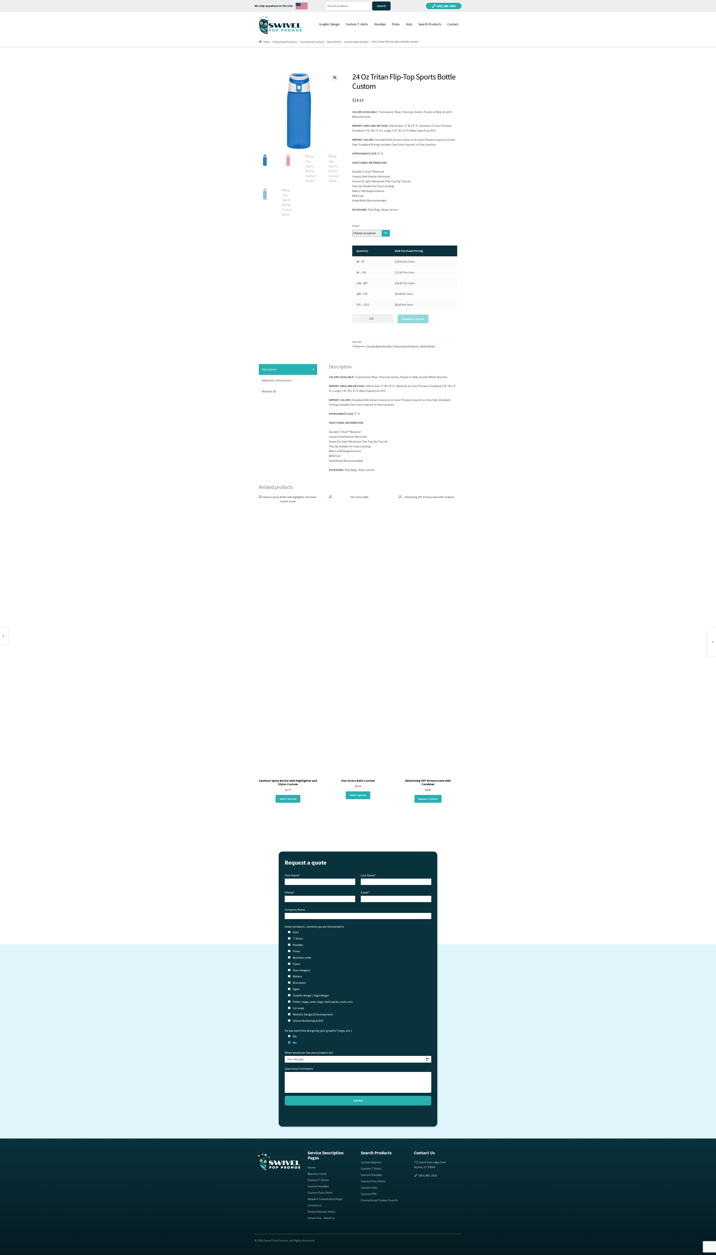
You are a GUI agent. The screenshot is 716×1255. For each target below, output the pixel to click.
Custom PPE (369, 1194)
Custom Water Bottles (356, 41)
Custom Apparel (371, 1162)
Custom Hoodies (318, 1186)
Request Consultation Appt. (325, 1199)
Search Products (429, 24)
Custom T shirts (357, 24)
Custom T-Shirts (318, 1180)
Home (266, 41)
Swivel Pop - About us (321, 1218)
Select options (288, 799)
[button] (335, 78)
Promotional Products (285, 41)
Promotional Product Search (379, 1200)
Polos (396, 24)
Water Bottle (334, 41)
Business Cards (317, 1174)
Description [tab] (269, 369)
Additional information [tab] (276, 380)
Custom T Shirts (371, 1168)
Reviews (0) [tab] (269, 391)
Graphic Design (329, 24)
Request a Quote (413, 319)
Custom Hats (369, 1187)
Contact (453, 24)
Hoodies (380, 24)
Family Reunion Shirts (321, 1211)
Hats (409, 24)
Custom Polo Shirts (320, 1192)
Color (355, 226)
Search (381, 6)
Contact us (314, 1205)
